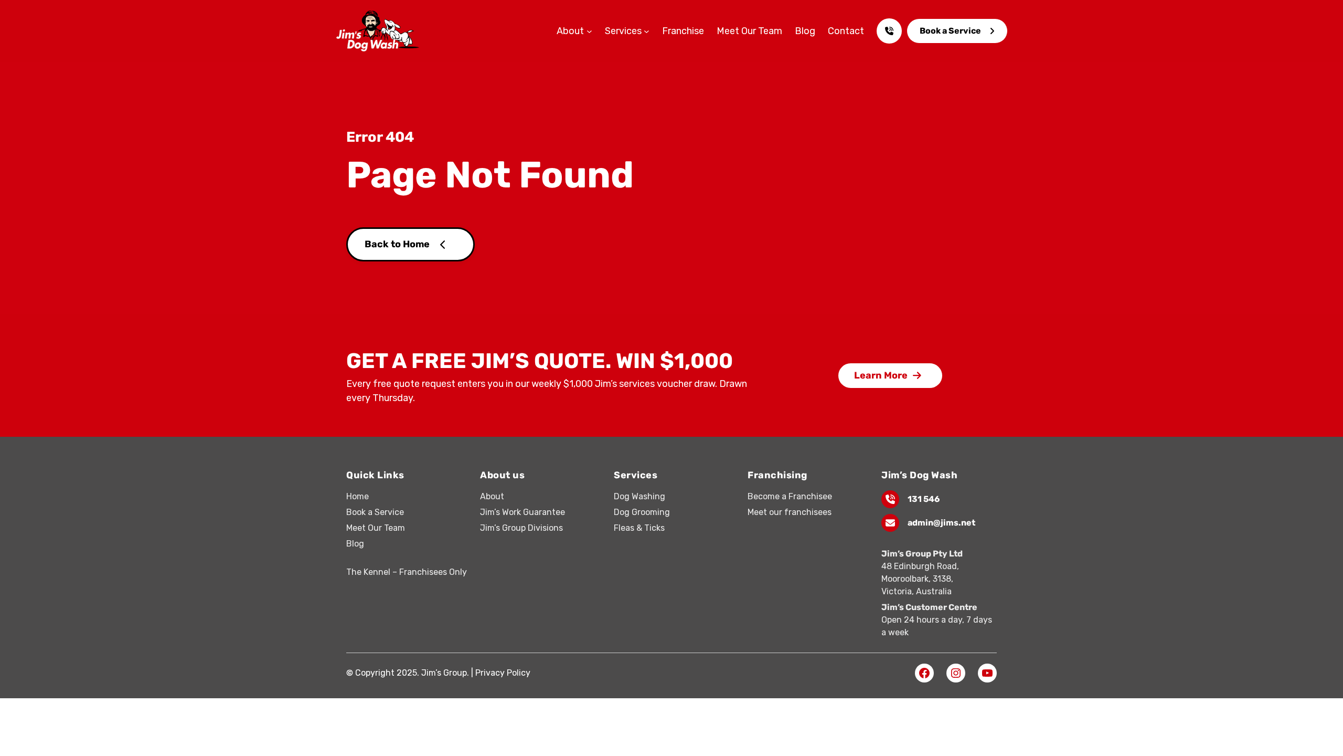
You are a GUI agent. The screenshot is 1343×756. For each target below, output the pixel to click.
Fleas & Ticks (639, 528)
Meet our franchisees (790, 512)
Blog (355, 544)
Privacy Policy (502, 673)
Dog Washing (639, 496)
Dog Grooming (642, 512)
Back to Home (397, 244)
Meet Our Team (375, 528)
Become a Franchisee (790, 496)
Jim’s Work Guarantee (522, 512)
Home (357, 496)
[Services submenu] (646, 31)
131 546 (924, 499)
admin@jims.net (941, 523)
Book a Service (950, 31)
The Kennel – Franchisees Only (406, 572)
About (492, 496)
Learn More (881, 375)
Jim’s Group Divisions (521, 528)
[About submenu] (589, 31)
